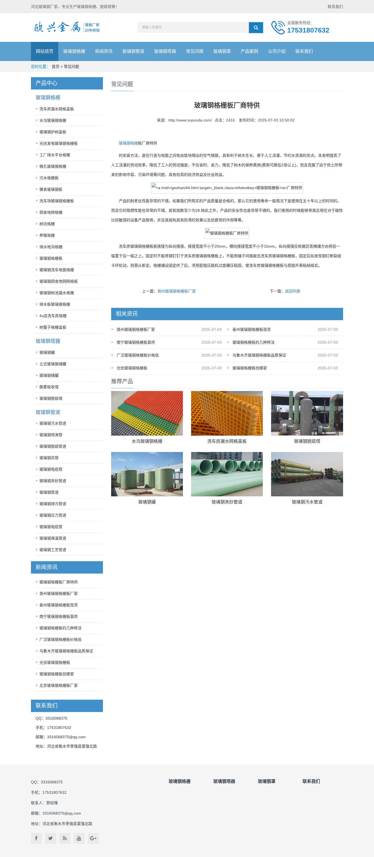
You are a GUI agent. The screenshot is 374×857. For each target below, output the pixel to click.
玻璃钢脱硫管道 (52, 446)
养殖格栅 (47, 235)
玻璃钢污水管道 (307, 502)
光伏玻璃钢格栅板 (132, 368)
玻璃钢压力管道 (52, 515)
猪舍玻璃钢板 (50, 189)
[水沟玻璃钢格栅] (147, 413)
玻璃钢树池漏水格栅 (56, 293)
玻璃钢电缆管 (50, 469)
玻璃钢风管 (49, 458)
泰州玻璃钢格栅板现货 (251, 329)
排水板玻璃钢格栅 (54, 304)
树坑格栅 (47, 224)
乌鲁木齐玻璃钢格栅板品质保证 (259, 355)
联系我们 (335, 6)
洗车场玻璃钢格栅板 (56, 201)
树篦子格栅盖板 (52, 327)
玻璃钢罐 (147, 502)
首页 (55, 66)
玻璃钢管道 (133, 51)
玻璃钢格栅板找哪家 (249, 368)
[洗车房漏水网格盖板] (227, 413)
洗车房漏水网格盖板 (227, 441)
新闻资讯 (104, 51)
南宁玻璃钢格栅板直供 (136, 342)
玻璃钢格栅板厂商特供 (58, 582)
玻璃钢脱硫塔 (307, 441)
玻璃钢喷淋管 (50, 435)
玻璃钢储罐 (49, 375)
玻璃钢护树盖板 (52, 132)
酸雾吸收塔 (49, 387)
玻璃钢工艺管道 (52, 550)
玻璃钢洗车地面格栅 (56, 270)
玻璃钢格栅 (74, 51)
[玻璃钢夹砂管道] (227, 474)
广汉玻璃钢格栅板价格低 (138, 355)
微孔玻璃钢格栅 (52, 166)
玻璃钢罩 (222, 51)
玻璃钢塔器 (165, 51)
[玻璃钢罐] (147, 474)
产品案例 (249, 51)
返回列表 (292, 291)
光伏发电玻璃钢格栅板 (58, 143)
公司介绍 (277, 51)
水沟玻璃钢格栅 (147, 441)
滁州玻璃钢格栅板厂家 (176, 291)
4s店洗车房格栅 (53, 316)
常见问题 (194, 51)
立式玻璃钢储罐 (52, 364)
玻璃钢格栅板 (50, 258)
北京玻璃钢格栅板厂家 (58, 685)
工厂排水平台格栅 (54, 155)
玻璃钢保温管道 (52, 538)
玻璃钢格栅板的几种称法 (253, 342)
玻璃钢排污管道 (52, 504)
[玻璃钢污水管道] (307, 474)
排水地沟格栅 (50, 247)
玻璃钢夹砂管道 (227, 502)
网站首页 (44, 51)
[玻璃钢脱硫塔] (307, 413)
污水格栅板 (49, 178)
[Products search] (256, 27)
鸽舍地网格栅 (50, 212)
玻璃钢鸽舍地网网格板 (58, 281)
